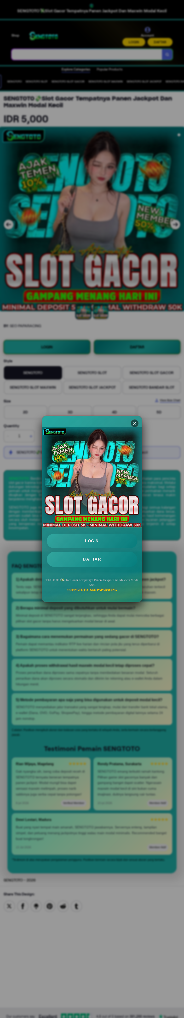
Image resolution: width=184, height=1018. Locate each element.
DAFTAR (92, 559)
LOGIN (92, 541)
